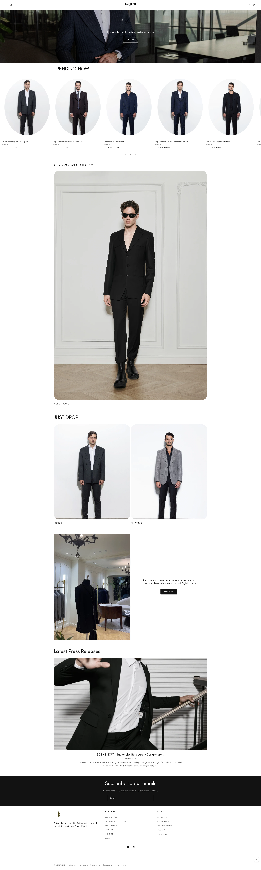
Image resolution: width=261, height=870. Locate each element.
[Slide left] (125, 155)
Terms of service (95, 865)
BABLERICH (62, 865)
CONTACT (109, 834)
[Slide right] (135, 155)
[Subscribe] (150, 798)
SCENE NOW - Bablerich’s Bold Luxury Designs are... (130, 754)
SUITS (57, 523)
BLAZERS (135, 523)
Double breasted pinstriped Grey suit (15, 142)
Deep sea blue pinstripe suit (114, 142)
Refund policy (73, 865)
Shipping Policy (162, 830)
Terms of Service (162, 821)
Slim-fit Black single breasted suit (217, 142)
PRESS (107, 838)
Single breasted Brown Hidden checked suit (68, 142)
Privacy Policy (161, 817)
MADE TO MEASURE (113, 826)
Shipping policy (107, 865)
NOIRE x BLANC (61, 403)
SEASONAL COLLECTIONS (115, 821)
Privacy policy (84, 865)
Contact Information (164, 826)
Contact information (120, 865)
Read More (168, 591)
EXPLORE (130, 40)
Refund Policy (161, 834)
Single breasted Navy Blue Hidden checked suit (171, 142)
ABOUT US (109, 830)
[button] (5, 5)
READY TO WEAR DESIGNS (115, 817)
